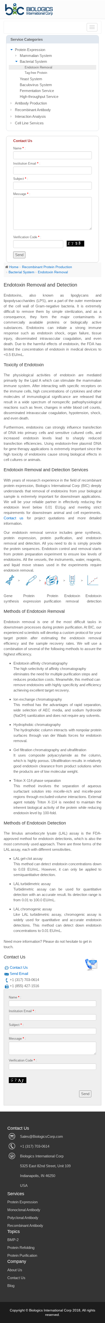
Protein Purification (22, 1255)
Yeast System (31, 79)
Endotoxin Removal (38, 67)
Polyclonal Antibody (22, 1218)
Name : (19, 148)
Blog (10, 1286)
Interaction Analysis (30, 116)
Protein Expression (30, 50)
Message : (21, 194)
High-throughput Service (39, 96)
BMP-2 (13, 1240)
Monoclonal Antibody (23, 1210)
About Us (14, 1270)
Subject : (20, 179)
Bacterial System (33, 61)
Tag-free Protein (36, 73)
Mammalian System (36, 55)
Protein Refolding (20, 1247)
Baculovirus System (36, 85)
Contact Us (19, 967)
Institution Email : (26, 163)
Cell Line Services (29, 123)
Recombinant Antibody (33, 110)
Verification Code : (27, 237)
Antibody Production (31, 103)
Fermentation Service (37, 91)
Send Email (19, 973)
